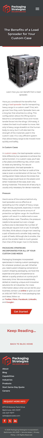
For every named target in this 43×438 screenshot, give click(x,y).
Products (6, 384)
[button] (4, 421)
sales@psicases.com (11, 416)
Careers (6, 391)
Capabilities (8, 376)
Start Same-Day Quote (13, 387)
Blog (4, 373)
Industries (7, 380)
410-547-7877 (8, 413)
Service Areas (27, 432)
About (5, 369)
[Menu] (37, 9)
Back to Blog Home (21, 344)
